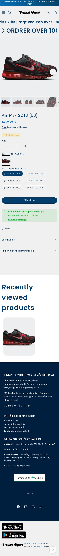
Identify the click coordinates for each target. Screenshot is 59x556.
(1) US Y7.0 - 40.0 (35, 188)
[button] (9, 12)
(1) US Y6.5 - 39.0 (12, 188)
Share (7, 228)
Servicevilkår (11, 420)
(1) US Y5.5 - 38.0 (12, 180)
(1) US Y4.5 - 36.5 (12, 173)
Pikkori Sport (37, 543)
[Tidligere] (3, 3)
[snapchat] (33, 506)
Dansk (28, 493)
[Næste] (56, 3)
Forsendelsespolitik (14, 427)
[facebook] (18, 506)
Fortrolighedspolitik (14, 424)
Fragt (4, 127)
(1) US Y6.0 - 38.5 (35, 180)
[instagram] (26, 506)
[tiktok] (41, 506)
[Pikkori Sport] (29, 12)
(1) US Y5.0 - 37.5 (35, 173)
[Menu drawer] (4, 12)
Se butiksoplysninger (17, 219)
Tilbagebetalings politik (16, 431)
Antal (4, 140)
